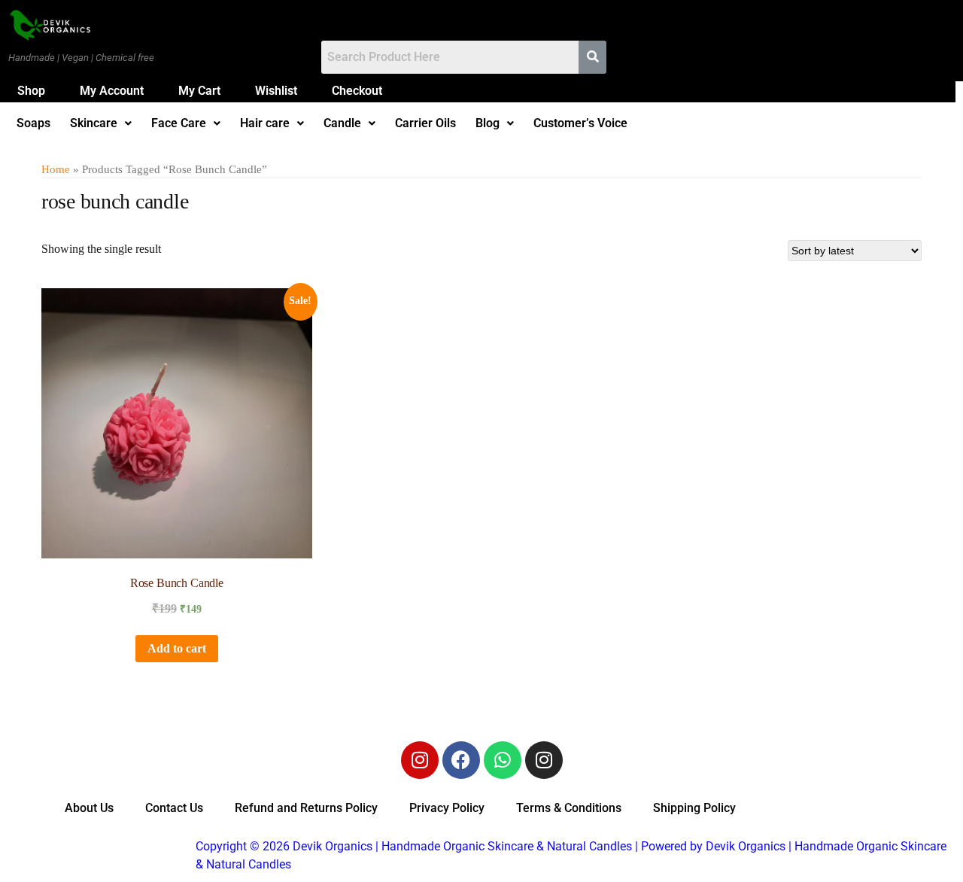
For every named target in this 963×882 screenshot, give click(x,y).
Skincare (93, 123)
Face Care (178, 123)
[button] (101, 123)
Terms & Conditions (568, 808)
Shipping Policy (694, 808)
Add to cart (176, 648)
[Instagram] (420, 760)
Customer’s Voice (580, 123)
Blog (487, 123)
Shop (31, 91)
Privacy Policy (447, 808)
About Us (89, 808)
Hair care (265, 123)
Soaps (33, 123)
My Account (112, 91)
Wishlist (276, 91)
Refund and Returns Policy (306, 808)
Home (55, 169)
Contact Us (174, 808)
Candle (342, 123)
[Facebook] (461, 760)
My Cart (199, 91)
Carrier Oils (425, 123)
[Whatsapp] (502, 760)
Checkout (357, 91)
